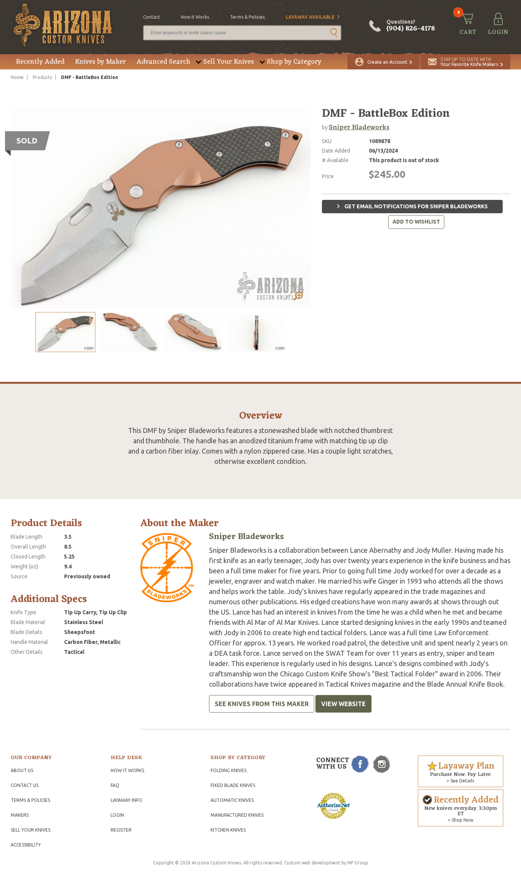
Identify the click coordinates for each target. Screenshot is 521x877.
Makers (20, 815)
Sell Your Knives (228, 62)
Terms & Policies (30, 800)
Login (117, 815)
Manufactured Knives (237, 815)
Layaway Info (126, 800)
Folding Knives (228, 770)
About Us (22, 770)
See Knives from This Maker (262, 703)
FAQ (115, 785)
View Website (343, 703)
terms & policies (247, 16)
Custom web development (312, 862)
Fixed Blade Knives (233, 785)
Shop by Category (294, 62)
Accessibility (26, 844)
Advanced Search (163, 62)
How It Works (127, 770)
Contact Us (25, 785)
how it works (195, 16)
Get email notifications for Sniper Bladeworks (415, 206)
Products (42, 77)
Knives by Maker (100, 62)
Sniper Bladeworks (359, 127)
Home (17, 77)
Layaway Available (310, 16)
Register (121, 829)
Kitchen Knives (228, 829)
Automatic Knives (232, 800)
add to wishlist (416, 222)
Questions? (410, 26)
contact (151, 16)
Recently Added (40, 62)
